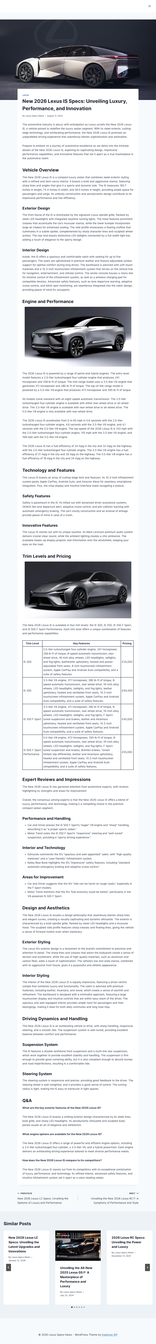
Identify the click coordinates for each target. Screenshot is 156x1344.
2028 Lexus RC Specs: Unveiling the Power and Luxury (128, 1242)
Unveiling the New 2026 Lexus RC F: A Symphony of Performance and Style (114, 1198)
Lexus (25, 95)
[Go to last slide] (8, 1267)
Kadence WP (110, 1334)
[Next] (147, 1267)
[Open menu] (149, 6)
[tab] (72, 1307)
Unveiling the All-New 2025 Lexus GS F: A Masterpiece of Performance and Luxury (76, 1277)
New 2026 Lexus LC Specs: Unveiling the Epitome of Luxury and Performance (43, 1198)
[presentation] (78, 1245)
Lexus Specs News (34, 116)
